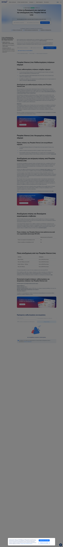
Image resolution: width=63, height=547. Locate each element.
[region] (31, 541)
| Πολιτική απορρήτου (29, 543)
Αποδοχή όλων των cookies (44, 540)
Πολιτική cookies (23, 543)
